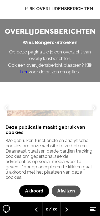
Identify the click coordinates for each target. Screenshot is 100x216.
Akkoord (34, 191)
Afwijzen (66, 191)
